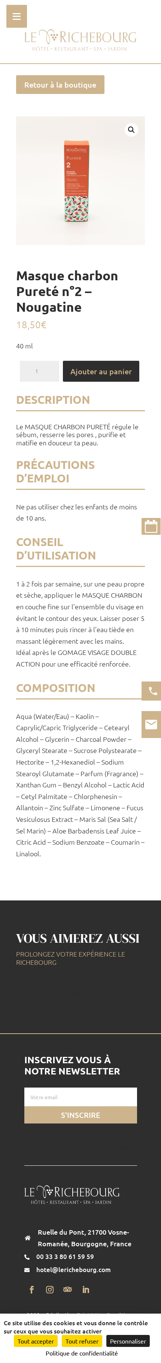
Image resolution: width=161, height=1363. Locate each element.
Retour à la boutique (60, 84)
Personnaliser (128, 1341)
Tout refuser (82, 1341)
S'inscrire (80, 1115)
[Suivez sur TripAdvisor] (67, 1289)
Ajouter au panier (101, 371)
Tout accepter (36, 1341)
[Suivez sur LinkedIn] (85, 1289)
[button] (131, 130)
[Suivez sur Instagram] (49, 1289)
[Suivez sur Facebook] (31, 1289)
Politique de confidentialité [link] (82, 1353)
